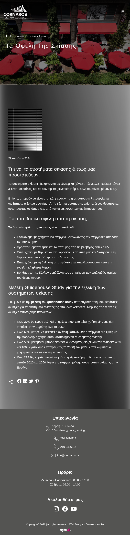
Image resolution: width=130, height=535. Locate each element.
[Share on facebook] (19, 382)
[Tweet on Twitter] (31, 382)
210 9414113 (68, 438)
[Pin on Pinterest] (37, 382)
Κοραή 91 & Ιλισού (63, 426)
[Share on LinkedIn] (25, 382)
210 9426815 (68, 447)
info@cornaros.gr (68, 455)
